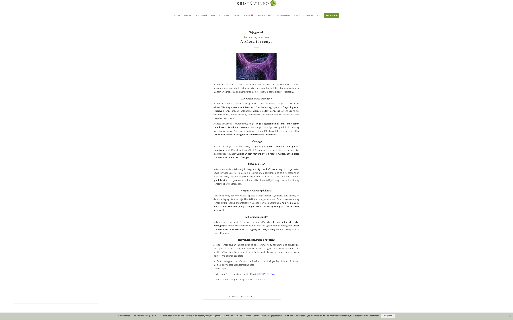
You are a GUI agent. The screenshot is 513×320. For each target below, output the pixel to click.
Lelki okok (263, 38)
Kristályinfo (248, 296)
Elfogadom (388, 316)
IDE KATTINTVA (266, 274)
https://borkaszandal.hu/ (252, 279)
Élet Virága (250, 38)
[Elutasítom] (509, 316)
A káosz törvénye (256, 42)
